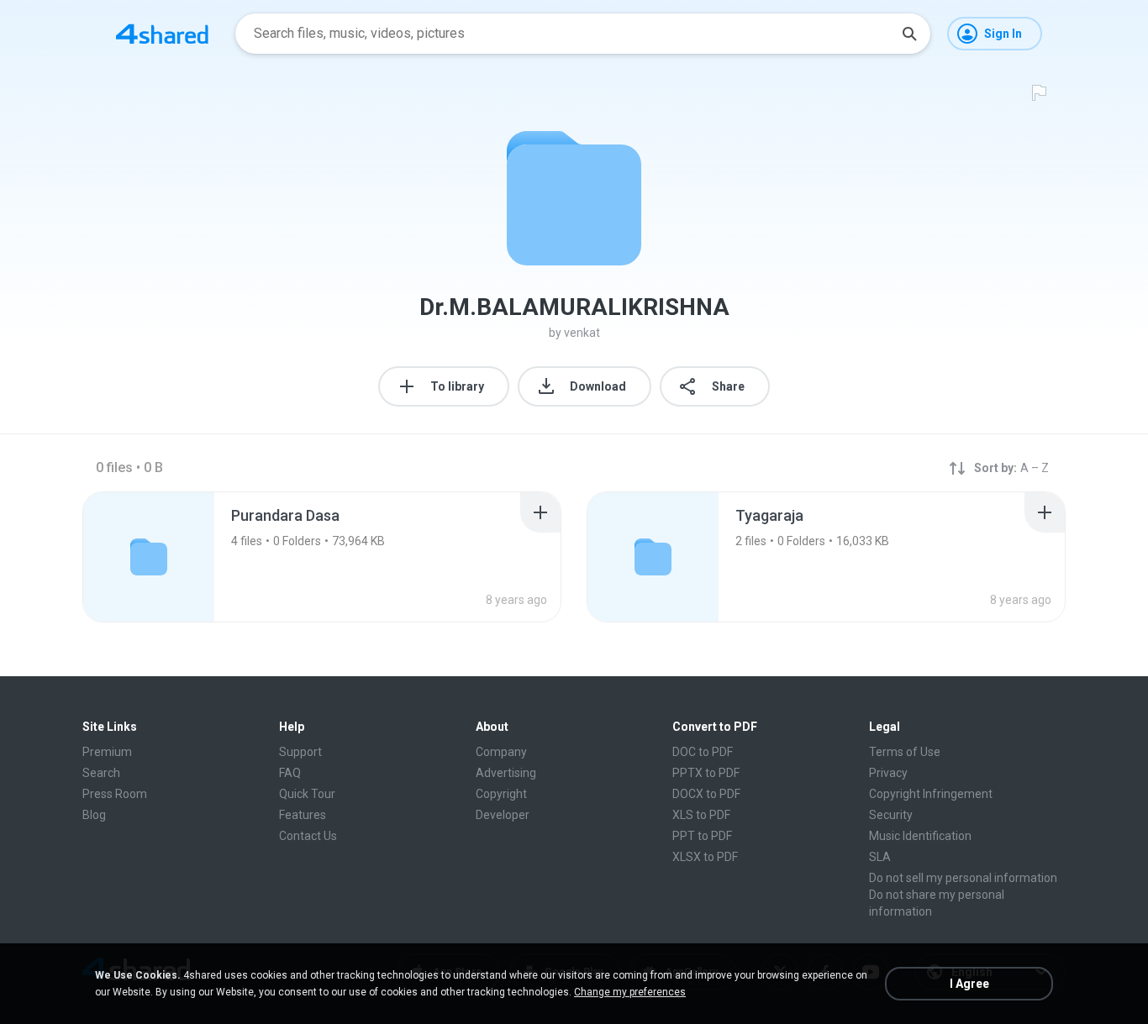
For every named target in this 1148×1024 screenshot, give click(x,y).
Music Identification (920, 836)
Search (101, 773)
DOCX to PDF (706, 794)
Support (300, 752)
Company (501, 752)
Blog (94, 815)
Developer (502, 815)
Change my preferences (630, 992)
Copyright (501, 794)
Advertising (506, 773)
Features (302, 815)
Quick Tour (307, 794)
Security (891, 815)
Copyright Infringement (931, 794)
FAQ (290, 773)
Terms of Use (904, 752)
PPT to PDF (702, 836)
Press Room (114, 794)
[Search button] (909, 33)
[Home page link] (162, 33)
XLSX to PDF (705, 857)
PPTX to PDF (706, 773)
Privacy (888, 773)
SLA (880, 857)
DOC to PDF (702, 752)
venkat (582, 332)
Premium (107, 752)
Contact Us (308, 836)
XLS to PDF (701, 815)
